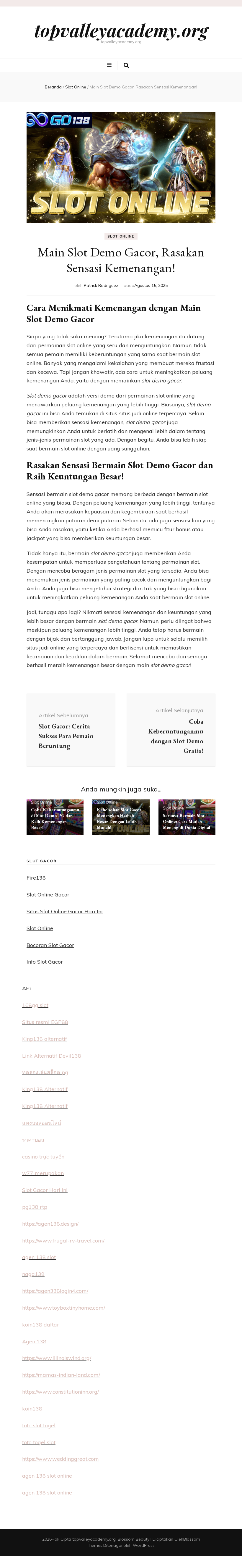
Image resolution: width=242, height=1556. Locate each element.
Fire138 (36, 877)
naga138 (33, 1274)
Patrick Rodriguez (101, 285)
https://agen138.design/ (50, 1223)
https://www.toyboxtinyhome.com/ (63, 1307)
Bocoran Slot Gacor (50, 945)
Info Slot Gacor (45, 961)
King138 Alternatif (45, 1089)
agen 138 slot (39, 1257)
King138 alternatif (44, 1038)
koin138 (32, 1408)
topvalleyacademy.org (121, 30)
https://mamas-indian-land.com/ (61, 1374)
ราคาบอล (33, 1139)
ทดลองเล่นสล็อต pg (45, 1072)
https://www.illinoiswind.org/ (56, 1358)
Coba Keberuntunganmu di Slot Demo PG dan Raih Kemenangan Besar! (55, 818)
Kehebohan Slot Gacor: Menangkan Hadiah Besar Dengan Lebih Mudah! (120, 818)
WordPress (144, 1545)
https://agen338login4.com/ (55, 1290)
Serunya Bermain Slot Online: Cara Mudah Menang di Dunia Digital (186, 821)
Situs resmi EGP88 (45, 1022)
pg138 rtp (34, 1206)
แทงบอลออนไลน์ (41, 1122)
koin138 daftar (40, 1324)
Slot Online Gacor (48, 894)
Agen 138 (34, 1341)
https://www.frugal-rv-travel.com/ (63, 1240)
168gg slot (35, 1005)
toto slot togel (38, 1425)
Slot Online (120, 236)
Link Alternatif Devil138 (51, 1055)
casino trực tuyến (43, 1156)
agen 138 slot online (47, 1475)
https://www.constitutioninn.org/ (60, 1391)
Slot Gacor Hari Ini (45, 1190)
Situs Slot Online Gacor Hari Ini (65, 911)
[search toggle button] (126, 65)
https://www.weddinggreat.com (60, 1458)
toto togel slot (38, 1442)
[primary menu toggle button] (110, 65)
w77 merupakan (43, 1173)
